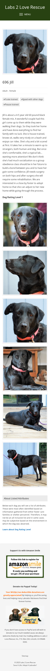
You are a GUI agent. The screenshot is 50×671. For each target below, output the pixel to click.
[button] (25, 14)
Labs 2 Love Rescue (25, 7)
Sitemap (25, 656)
